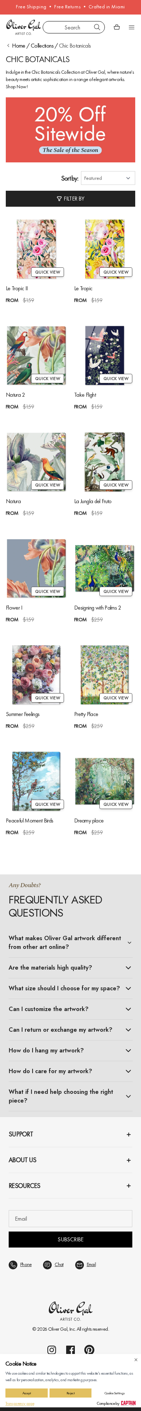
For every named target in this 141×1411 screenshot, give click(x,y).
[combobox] (73, 27)
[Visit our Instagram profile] (51, 1350)
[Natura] (36, 462)
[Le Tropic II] (36, 249)
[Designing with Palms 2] (104, 568)
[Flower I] (36, 568)
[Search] (97, 27)
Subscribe (70, 1239)
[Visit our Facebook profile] (70, 1350)
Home (18, 45)
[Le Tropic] (104, 249)
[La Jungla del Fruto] (104, 462)
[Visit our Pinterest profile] (89, 1350)
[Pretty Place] (104, 675)
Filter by (74, 198)
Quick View (47, 272)
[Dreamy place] (104, 781)
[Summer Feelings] (36, 675)
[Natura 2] (36, 355)
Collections (42, 45)
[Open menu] (131, 27)
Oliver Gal (58, 1329)
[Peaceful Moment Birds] (36, 781)
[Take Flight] (104, 355)
